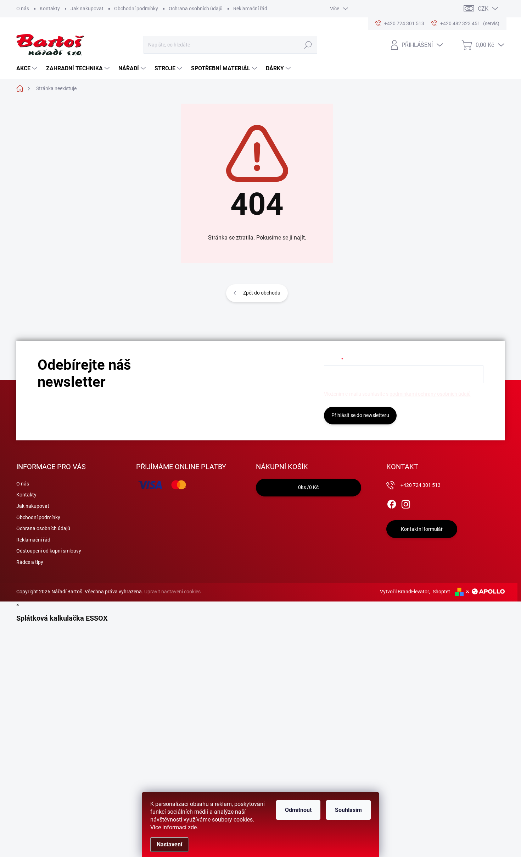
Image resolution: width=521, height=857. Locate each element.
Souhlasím (348, 810)
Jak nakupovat (87, 8)
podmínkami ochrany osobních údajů (430, 394)
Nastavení (169, 844)
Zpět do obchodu (261, 293)
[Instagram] (405, 503)
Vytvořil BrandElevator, (405, 591)
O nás (22, 8)
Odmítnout (298, 810)
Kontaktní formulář (422, 529)
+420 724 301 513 (420, 485)
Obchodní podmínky (136, 8)
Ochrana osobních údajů (196, 8)
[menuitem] (27, 68)
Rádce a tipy (29, 562)
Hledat (308, 45)
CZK (483, 8)
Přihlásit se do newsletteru (360, 415)
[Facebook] (391, 503)
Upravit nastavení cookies (172, 591)
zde (192, 827)
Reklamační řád (250, 8)
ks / (308, 487)
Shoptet (441, 591)
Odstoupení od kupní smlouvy (48, 551)
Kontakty (50, 8)
